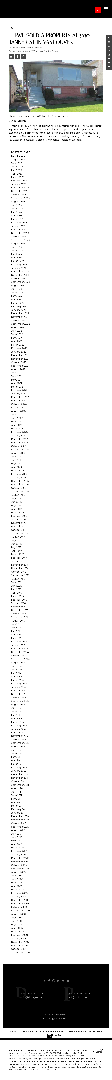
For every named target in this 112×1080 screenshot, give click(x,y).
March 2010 (17, 847)
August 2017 (18, 537)
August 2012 (18, 746)
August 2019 (18, 453)
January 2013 (18, 729)
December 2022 (20, 313)
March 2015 (17, 638)
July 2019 (16, 456)
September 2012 (20, 743)
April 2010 (16, 844)
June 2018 (17, 502)
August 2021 (18, 369)
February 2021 (19, 390)
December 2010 (20, 816)
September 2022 (20, 324)
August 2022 (18, 327)
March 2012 (17, 764)
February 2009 (19, 893)
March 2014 (17, 680)
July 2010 (16, 833)
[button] (98, 10)
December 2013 (20, 690)
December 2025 (20, 187)
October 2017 (18, 530)
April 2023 (16, 299)
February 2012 (19, 767)
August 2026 (18, 159)
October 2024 (19, 236)
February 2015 (19, 641)
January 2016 (18, 603)
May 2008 (16, 924)
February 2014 (19, 683)
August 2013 (18, 704)
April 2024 (16, 257)
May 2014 (16, 673)
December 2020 (20, 397)
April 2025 (16, 215)
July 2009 (16, 875)
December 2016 (19, 565)
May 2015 (16, 631)
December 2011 (19, 774)
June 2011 (16, 795)
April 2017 (16, 551)
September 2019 (20, 449)
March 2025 (17, 219)
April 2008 (17, 928)
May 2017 (16, 547)
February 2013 (19, 725)
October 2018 (18, 488)
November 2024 (20, 233)
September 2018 (20, 491)
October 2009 (19, 865)
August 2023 (18, 285)
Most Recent (18, 156)
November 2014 (20, 652)
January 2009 (18, 896)
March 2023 (17, 303)
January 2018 (18, 519)
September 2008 (20, 910)
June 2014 (16, 669)
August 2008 (18, 914)
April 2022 (16, 341)
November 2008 (20, 903)
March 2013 (17, 722)
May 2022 (16, 338)
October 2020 (19, 404)
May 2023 (16, 296)
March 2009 (17, 889)
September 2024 (20, 240)
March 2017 (17, 554)
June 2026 (17, 166)
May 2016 (16, 589)
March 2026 (17, 177)
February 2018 (19, 516)
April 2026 (16, 173)
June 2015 (16, 627)
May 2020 (16, 421)
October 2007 (19, 949)
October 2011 (18, 781)
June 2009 (17, 879)
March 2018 (17, 512)
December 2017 (20, 523)
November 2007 (20, 945)
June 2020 (17, 418)
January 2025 (18, 226)
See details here (17, 121)
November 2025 (20, 191)
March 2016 (17, 596)
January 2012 (18, 771)
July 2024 (16, 247)
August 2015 (18, 620)
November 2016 (19, 568)
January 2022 (18, 352)
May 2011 (16, 799)
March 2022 (17, 345)
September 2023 (20, 282)
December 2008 (20, 900)
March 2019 (17, 470)
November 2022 (20, 317)
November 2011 (19, 778)
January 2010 (18, 854)
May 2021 (16, 380)
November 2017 (20, 526)
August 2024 (18, 243)
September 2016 (20, 575)
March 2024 (17, 261)
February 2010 (19, 851)
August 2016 (18, 579)
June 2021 (16, 376)
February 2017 (19, 558)
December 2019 (20, 439)
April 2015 (16, 634)
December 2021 (20, 355)
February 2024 (19, 264)
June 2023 (17, 292)
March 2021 (17, 386)
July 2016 (16, 582)
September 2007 (20, 952)
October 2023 (19, 278)
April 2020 (17, 425)
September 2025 (20, 198)
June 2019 (16, 460)
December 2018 (20, 481)
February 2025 (19, 222)
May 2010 (16, 840)
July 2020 (16, 414)
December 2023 (20, 271)
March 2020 (17, 428)
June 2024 (17, 250)
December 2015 (19, 606)
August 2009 (18, 872)
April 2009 (17, 886)
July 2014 (16, 666)
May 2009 (16, 882)
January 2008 (18, 938)
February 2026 (19, 180)
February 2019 (19, 474)
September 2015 (20, 617)
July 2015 (16, 624)
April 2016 (16, 593)
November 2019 (20, 442)
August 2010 (18, 830)
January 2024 (18, 268)
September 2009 (20, 868)
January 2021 (18, 393)
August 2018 (18, 495)
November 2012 (20, 736)
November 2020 (20, 400)
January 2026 (18, 184)
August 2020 (18, 411)
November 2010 (20, 819)
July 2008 (16, 917)
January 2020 (18, 435)
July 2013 (16, 708)
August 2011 (17, 788)
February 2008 (19, 935)
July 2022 (16, 331)
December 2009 (20, 858)
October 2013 (18, 697)
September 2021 (20, 365)
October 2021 (18, 362)
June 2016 (16, 586)
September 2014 (20, 659)
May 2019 (16, 463)
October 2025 (18, 194)
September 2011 (20, 785)
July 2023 (16, 289)
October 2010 (18, 823)
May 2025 (16, 212)
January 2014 (18, 687)
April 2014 (16, 676)
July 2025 (16, 205)
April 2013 (16, 718)
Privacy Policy (61, 1031)
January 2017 (18, 561)
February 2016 (19, 599)
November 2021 (20, 358)
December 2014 (20, 648)
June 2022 (17, 334)
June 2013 (16, 711)
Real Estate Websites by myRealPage (85, 1031)
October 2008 (19, 907)
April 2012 (16, 760)
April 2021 (16, 383)
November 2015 (19, 610)
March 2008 (18, 931)
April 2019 (16, 467)
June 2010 (17, 837)
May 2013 (16, 715)
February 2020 (19, 432)
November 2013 (20, 694)
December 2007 (20, 942)
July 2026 (16, 163)
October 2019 (18, 446)
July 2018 (16, 498)
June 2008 (17, 921)
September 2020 (20, 407)
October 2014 (18, 655)
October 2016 (18, 571)
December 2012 (20, 732)
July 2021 (16, 372)
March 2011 (17, 806)
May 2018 (16, 505)
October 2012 (18, 739)
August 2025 (18, 201)
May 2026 (16, 170)
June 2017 (16, 544)
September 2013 (20, 701)
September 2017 (20, 533)
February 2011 (18, 809)
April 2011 (16, 802)
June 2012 (16, 753)
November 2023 (20, 275)
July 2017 (16, 540)
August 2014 (18, 662)
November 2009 (20, 861)
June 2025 (17, 208)
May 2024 (16, 254)
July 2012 (16, 750)
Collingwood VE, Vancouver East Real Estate (38, 51)
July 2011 (16, 792)
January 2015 (18, 645)
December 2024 (20, 229)
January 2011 (18, 812)
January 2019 (18, 477)
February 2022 (19, 348)
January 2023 (18, 310)
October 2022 (19, 320)
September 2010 (20, 827)
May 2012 (16, 757)
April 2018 (16, 509)
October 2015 (18, 613)
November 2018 (20, 484)
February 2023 (19, 306)
